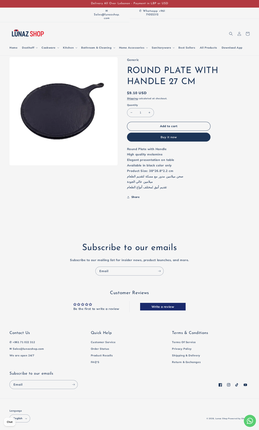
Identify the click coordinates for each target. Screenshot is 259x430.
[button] (29, 48)
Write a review (162, 307)
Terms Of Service (184, 342)
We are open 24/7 (21, 355)
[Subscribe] (159, 271)
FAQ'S (95, 362)
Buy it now (169, 137)
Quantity (132, 104)
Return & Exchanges (186, 362)
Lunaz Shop (221, 418)
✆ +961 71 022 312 (22, 342)
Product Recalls (102, 355)
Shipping (132, 98)
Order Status (100, 348)
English (18, 418)
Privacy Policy (182, 348)
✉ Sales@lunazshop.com (26, 348)
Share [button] (135, 197)
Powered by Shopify (239, 418)
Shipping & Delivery (186, 355)
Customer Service (103, 342)
